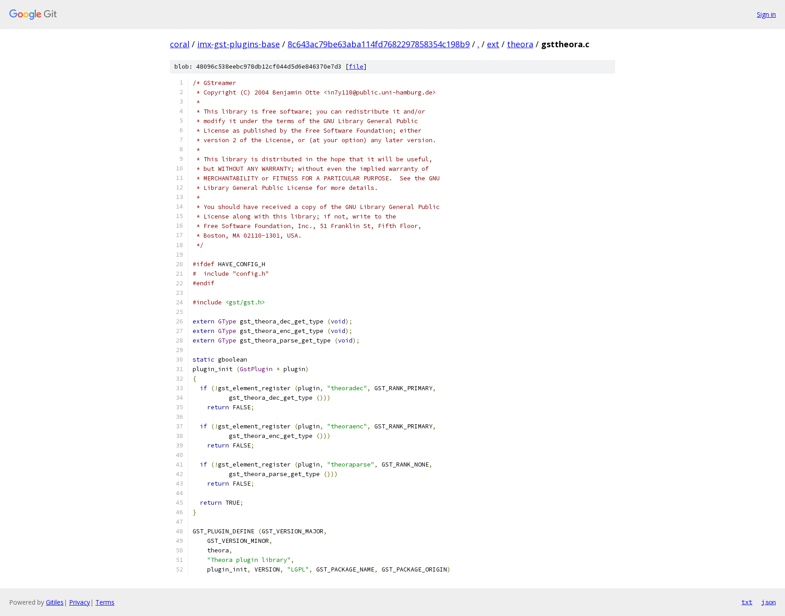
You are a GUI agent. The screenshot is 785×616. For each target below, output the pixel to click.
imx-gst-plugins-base (238, 44)
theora (520, 44)
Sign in (766, 14)
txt (746, 602)
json (768, 602)
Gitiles (55, 602)
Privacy (79, 602)
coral (179, 44)
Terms (104, 602)
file (356, 66)
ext (493, 44)
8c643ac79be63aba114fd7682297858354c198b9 (379, 44)
